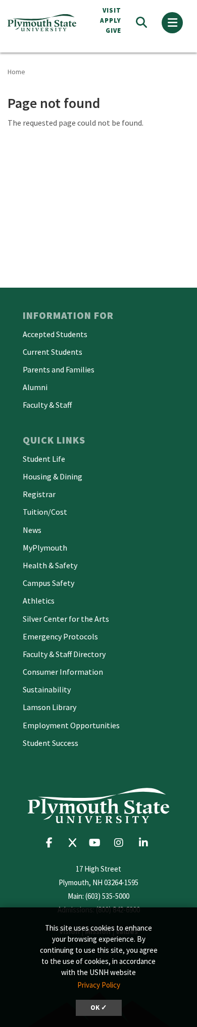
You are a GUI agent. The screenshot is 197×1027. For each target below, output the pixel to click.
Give (113, 30)
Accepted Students (55, 334)
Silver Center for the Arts (66, 619)
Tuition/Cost (45, 512)
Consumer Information (63, 672)
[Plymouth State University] (44, 23)
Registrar (39, 494)
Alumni (35, 387)
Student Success (50, 743)
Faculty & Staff (47, 405)
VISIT (112, 10)
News (32, 530)
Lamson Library (49, 707)
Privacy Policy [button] (98, 985)
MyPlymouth (45, 548)
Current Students (52, 352)
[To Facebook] (52, 842)
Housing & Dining (52, 476)
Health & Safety (50, 565)
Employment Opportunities (71, 725)
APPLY (110, 20)
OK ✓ (98, 1007)
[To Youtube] (97, 842)
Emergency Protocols (60, 636)
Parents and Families (58, 369)
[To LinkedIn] (145, 842)
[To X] (75, 842)
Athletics (39, 601)
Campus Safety (48, 583)
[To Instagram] (122, 842)
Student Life (44, 459)
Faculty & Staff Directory (64, 654)
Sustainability (47, 689)
